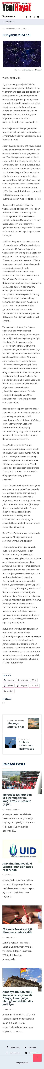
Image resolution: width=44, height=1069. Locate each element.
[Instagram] (34, 17)
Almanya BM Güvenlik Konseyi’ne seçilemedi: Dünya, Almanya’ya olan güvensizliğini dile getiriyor (17, 998)
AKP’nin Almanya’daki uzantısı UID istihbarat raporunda (17, 867)
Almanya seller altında (16, 724)
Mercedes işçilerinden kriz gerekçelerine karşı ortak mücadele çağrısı (17, 799)
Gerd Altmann (28, 70)
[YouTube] (38, 17)
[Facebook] (26, 17)
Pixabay (39, 70)
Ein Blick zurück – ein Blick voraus (26, 744)
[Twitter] (30, 17)
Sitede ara (9, 16)
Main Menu (9, 22)
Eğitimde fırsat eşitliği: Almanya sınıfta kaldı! (17, 930)
